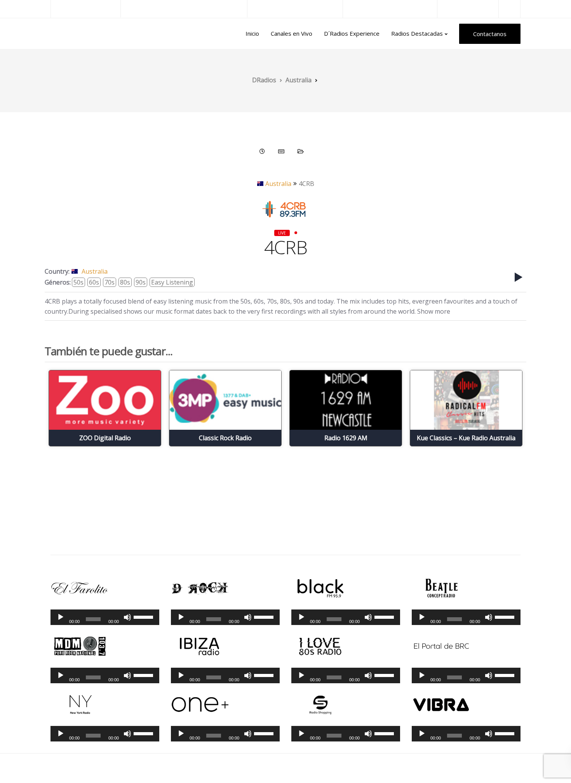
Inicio (252, 33)
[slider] (144, 616)
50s (78, 282)
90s (141, 282)
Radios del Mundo (468, 8)
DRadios (67, 34)
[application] (104, 617)
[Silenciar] (127, 617)
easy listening (172, 282)
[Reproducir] (60, 617)
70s (109, 282)
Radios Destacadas (417, 33)
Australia (278, 183)
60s (94, 282)
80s (125, 282)
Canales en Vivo (291, 33)
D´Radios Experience (352, 33)
